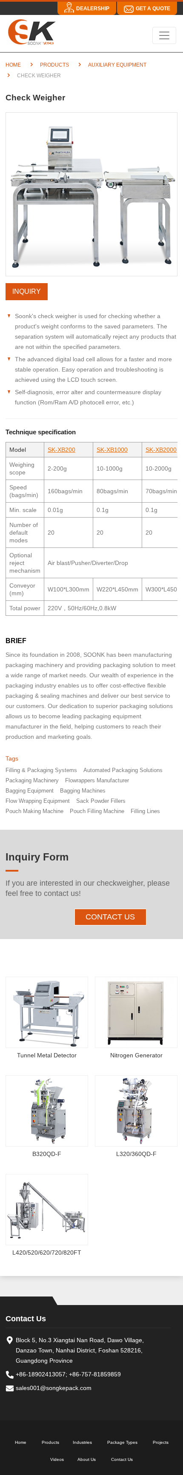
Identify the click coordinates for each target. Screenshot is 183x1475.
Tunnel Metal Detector (47, 1055)
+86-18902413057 (41, 1374)
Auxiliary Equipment (117, 65)
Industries (82, 1442)
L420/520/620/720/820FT (46, 1252)
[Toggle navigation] (164, 35)
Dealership (92, 9)
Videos (57, 1459)
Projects (161, 1442)
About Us (86, 1459)
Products (54, 65)
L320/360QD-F (136, 1153)
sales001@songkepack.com (54, 1387)
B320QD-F (46, 1153)
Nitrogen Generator (136, 1055)
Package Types (122, 1442)
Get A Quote (153, 9)
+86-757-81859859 (95, 1374)
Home (13, 65)
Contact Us (110, 917)
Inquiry (26, 291)
